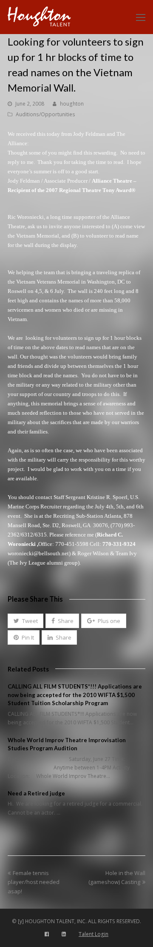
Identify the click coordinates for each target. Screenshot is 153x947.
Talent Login (93, 934)
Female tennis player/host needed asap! (34, 882)
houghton (72, 103)
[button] (25, 621)
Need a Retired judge (36, 793)
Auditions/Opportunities (45, 114)
